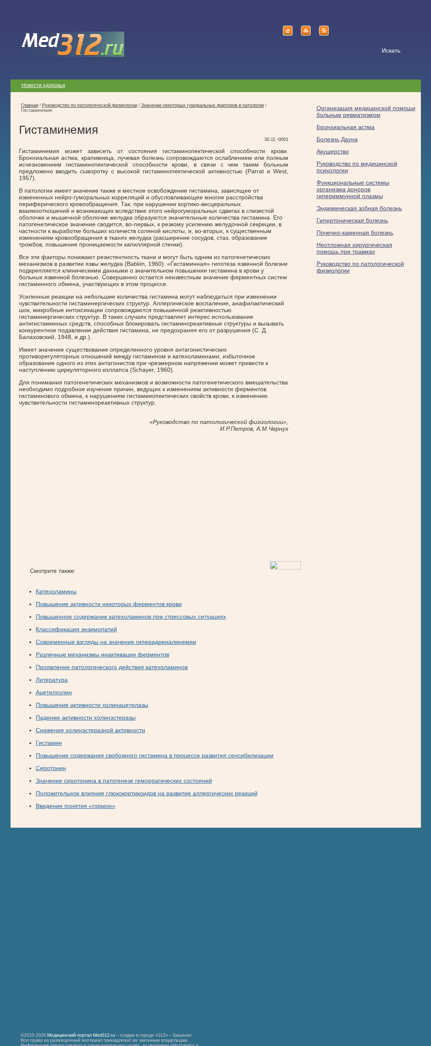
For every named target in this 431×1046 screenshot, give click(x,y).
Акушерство (333, 151)
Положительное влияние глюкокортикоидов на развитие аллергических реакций (147, 793)
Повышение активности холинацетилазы (92, 705)
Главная (29, 105)
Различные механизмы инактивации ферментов (102, 654)
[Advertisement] (89, 497)
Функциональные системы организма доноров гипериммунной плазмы (353, 189)
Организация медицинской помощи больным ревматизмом (366, 111)
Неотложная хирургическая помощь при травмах (354, 248)
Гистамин (49, 742)
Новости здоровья (43, 85)
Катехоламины (56, 591)
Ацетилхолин (54, 692)
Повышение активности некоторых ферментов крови (109, 604)
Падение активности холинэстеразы (86, 717)
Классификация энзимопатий (76, 629)
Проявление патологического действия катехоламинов (112, 667)
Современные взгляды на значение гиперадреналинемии (116, 641)
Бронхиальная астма (346, 127)
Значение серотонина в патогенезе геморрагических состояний (124, 780)
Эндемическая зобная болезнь (359, 208)
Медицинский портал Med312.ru (81, 1035)
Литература (52, 679)
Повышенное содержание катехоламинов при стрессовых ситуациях (131, 616)
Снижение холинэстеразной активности (90, 730)
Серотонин (51, 768)
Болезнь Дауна (337, 139)
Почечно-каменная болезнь (355, 232)
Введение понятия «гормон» (75, 805)
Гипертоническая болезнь (352, 220)
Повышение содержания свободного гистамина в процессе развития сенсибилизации (155, 755)
